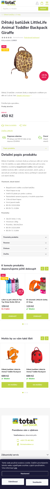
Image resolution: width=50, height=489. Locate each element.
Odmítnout (13, 481)
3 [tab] (27, 324)
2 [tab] (25, 324)
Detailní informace (23, 95)
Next (46, 268)
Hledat (43, 9)
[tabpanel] (12, 297)
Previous (42, 268)
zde (15, 468)
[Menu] (47, 3)
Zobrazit (12, 316)
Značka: (7, 131)
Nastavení (25, 473)
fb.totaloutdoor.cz (26, 444)
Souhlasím (37, 482)
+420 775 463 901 (27, 440)
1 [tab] (22, 324)
